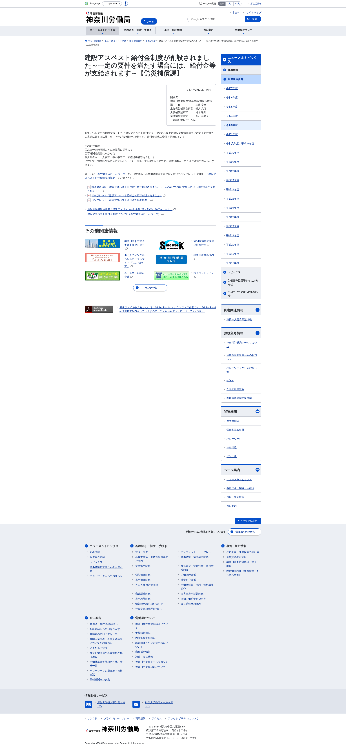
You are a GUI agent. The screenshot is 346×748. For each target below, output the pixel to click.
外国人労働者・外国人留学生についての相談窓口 (106, 641)
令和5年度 (232, 106)
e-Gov (230, 380)
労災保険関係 (142, 574)
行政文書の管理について (149, 608)
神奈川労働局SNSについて (150, 666)
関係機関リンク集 (100, 679)
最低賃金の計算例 (236, 557)
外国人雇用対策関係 (146, 584)
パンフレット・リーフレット (197, 552)
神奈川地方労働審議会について (151, 626)
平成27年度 (232, 180)
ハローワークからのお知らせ (243, 293)
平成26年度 (232, 189)
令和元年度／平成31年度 (240, 143)
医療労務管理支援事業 (239, 398)
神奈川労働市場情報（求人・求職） (242, 564)
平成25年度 (232, 198)
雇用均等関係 (142, 598)
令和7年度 (232, 88)
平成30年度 (232, 152)
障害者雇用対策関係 (192, 593)
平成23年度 (232, 217)
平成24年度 (232, 207)
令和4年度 (232, 115)
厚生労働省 (255, 3)
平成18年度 (232, 263)
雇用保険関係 (142, 579)
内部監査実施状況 (145, 637)
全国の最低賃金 (235, 389)
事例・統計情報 (235, 497)
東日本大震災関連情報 (239, 319)
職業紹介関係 (188, 579)
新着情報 (233, 70)
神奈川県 (232, 447)
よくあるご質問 (98, 647)
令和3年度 (232, 125)
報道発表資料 (235, 79)
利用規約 (140, 718)
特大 (237, 3)
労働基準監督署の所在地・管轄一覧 (106, 663)
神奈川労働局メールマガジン (242, 344)
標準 (221, 3)
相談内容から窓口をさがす (105, 629)
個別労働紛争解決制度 (193, 598)
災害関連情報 (233, 310)
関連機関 (230, 412)
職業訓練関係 (142, 593)
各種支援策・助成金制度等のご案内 (151, 559)
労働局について (145, 617)
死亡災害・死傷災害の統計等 (242, 552)
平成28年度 (232, 171)
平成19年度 (232, 253)
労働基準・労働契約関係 (195, 557)
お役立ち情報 (233, 333)
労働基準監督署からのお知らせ (243, 282)
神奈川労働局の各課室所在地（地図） (106, 655)
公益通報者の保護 (191, 603)
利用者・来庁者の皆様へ (103, 624)
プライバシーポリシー (116, 718)
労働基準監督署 (235, 429)
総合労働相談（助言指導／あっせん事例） (242, 573)
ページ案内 (232, 470)
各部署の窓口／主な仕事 (103, 634)
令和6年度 (232, 97)
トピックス (234, 272)
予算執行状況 (142, 632)
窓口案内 (232, 505)
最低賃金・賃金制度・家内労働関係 (197, 567)
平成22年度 (232, 226)
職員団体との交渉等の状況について (151, 644)
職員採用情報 (142, 651)
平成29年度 (232, 161)
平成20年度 (232, 244)
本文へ (236, 12)
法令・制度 (141, 552)
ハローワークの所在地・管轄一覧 (106, 672)
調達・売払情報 (144, 656)
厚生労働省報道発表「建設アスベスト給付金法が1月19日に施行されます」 (129, 209)
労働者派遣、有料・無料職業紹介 (197, 586)
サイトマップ (253, 12)
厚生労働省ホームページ (111, 174)
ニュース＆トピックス (242, 59)
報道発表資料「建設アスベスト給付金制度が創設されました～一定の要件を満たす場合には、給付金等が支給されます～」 (151, 189)
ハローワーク (234, 438)
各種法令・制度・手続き (240, 488)
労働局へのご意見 (245, 531)
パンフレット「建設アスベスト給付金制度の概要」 (121, 200)
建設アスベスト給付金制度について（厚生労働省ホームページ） (124, 214)
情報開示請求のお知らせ (149, 603)
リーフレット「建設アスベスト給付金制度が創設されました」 (127, 195)
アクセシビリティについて (183, 718)
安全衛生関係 (142, 565)
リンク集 (232, 456)
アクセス (157, 718)
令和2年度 (232, 134)
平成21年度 (232, 235)
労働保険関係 (188, 574)
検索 (255, 19)
